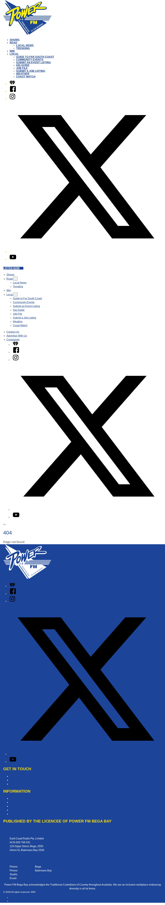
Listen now (11, 268)
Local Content (18, 814)
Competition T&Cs (20, 798)
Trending (23, 48)
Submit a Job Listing (30, 71)
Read (13, 42)
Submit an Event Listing (33, 62)
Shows (14, 39)
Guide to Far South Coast (35, 56)
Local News (25, 45)
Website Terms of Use (22, 810)
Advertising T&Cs (20, 802)
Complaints (12, 339)
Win (12, 51)
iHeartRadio (16, 901)
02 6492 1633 (26, 866)
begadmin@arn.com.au (31, 878)
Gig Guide (22, 65)
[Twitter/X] (86, 251)
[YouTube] (13, 259)
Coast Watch (25, 76)
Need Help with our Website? (26, 784)
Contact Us (12, 332)
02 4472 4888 (26, 870)
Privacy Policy (18, 806)
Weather (22, 73)
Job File (22, 68)
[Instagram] (12, 98)
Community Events (29, 59)
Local (14, 54)
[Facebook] (13, 91)
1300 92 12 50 (26, 874)
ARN (12, 897)
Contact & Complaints (22, 776)
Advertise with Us (20, 780)
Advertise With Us (16, 335)
